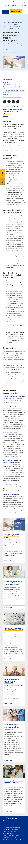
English (24, 2)
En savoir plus (8, 561)
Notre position (7, 94)
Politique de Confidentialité (9, 831)
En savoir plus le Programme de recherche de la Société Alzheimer (14, 782)
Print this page (17, 101)
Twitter (6, 822)
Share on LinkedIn (13, 101)
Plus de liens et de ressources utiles (12, 97)
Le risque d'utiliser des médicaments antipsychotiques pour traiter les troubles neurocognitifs (13, 726)
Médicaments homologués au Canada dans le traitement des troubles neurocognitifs (13, 582)
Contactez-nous (17, 2)
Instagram (10, 822)
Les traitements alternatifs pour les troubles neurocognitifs (12, 681)
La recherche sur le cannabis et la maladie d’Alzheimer (14, 91)
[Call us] (5, 12)
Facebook (3, 822)
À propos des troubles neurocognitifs (12, 22)
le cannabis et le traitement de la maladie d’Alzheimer (12, 111)
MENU (25, 5)
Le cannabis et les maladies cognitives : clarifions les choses (12, 535)
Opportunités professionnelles (10, 837)
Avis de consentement (8, 833)
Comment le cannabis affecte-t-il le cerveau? (12, 87)
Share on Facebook (4, 101)
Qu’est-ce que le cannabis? (10, 84)
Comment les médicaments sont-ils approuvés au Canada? (13, 629)
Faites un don (15, 11)
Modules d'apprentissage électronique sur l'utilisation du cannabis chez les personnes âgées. (13, 408)
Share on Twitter (9, 101)
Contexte (5, 82)
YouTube (13, 822)
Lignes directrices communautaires (11, 835)
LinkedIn (17, 822)
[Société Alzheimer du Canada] (9, 5)
